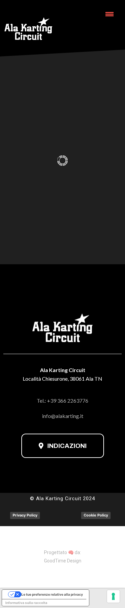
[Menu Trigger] (109, 14)
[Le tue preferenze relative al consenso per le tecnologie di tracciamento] (113, 596)
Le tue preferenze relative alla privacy (52, 594)
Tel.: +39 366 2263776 (62, 400)
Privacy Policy (25, 515)
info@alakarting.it (62, 416)
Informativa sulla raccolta (26, 603)
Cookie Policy (96, 515)
